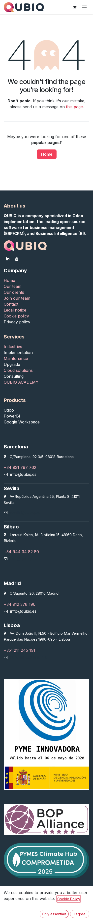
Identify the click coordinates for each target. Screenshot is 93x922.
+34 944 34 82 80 (21, 551)
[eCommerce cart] (74, 7)
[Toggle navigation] (84, 7)
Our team (12, 286)
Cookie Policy (68, 899)
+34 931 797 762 (20, 467)
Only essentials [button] (54, 914)
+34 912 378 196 (19, 604)
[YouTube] (17, 259)
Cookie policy (16, 316)
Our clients (14, 292)
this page (74, 106)
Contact (12, 304)
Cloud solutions (18, 370)
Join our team (17, 298)
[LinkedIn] (8, 259)
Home (46, 154)
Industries (13, 346)
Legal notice (15, 310)
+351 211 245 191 (19, 650)
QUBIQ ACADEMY (21, 382)
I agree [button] (80, 914)
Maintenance (16, 358)
